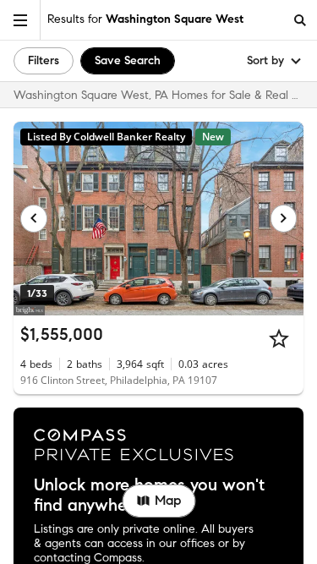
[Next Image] (284, 218)
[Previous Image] (33, 218)
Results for (145, 19)
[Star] (279, 338)
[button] (20, 20)
